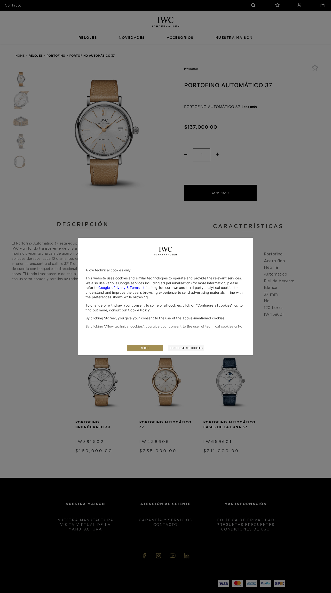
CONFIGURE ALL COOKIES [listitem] (186, 348)
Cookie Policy (138, 310)
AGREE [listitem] (145, 348)
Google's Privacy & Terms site (122, 287)
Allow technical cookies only (108, 270)
